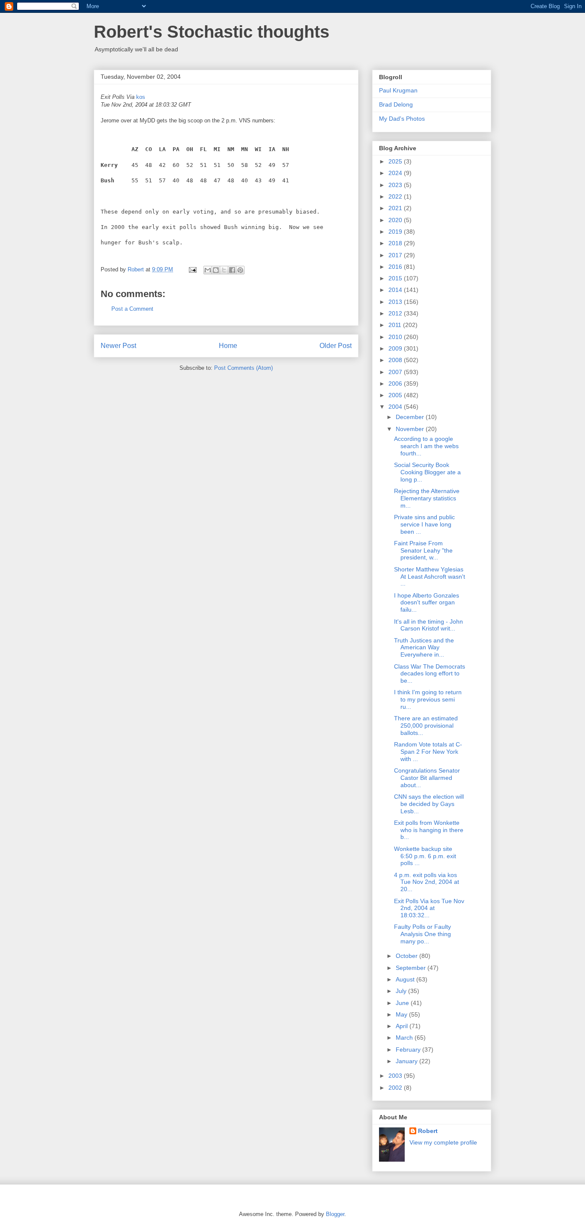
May (402, 1014)
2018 (396, 243)
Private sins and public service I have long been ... (424, 524)
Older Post (335, 345)
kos (140, 97)
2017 (396, 255)
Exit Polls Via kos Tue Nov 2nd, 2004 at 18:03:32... (429, 908)
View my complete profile (443, 1142)
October (407, 955)
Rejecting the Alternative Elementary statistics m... (427, 498)
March (405, 1037)
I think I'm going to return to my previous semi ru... (428, 699)
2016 (396, 266)
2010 (396, 336)
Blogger (335, 1214)
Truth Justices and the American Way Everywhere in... (424, 647)
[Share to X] (224, 270)
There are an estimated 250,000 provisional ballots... (426, 725)
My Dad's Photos (402, 118)
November (411, 428)
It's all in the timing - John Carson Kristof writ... (428, 625)
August (406, 979)
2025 (396, 161)
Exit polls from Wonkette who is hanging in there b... (428, 830)
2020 (396, 220)
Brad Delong (396, 104)
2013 (396, 301)
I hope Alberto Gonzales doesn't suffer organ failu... (426, 602)
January (407, 1061)
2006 (396, 383)
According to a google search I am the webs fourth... (426, 446)
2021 (396, 208)
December (411, 416)
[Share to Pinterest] (240, 270)
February (409, 1049)
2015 (396, 278)
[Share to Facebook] (232, 270)
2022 (396, 196)
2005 (396, 395)
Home (228, 345)
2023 (396, 184)
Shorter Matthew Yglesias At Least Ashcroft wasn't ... (429, 576)
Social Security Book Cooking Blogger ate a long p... (427, 472)
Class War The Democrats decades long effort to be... (429, 673)
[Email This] (207, 270)
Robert (428, 1130)
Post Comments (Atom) (243, 368)
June (403, 1002)
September (411, 967)
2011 (395, 324)
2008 (396, 360)
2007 (396, 372)
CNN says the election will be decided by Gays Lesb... (429, 804)
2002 (396, 1087)
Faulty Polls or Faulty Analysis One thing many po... (422, 934)
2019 (396, 231)
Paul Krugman (398, 90)
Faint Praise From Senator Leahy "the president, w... (423, 550)
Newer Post (118, 345)
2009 (396, 348)
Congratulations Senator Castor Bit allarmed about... (427, 777)
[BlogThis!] (216, 270)
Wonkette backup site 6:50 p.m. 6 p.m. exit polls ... (425, 856)
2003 (396, 1075)
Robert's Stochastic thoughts (211, 31)
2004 (396, 406)
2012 (396, 313)
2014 (396, 289)
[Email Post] (192, 269)
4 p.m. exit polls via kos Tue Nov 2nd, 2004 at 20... (426, 882)
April (402, 1026)
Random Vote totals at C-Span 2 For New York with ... (428, 751)
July (402, 990)
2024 (396, 172)
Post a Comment (132, 309)
